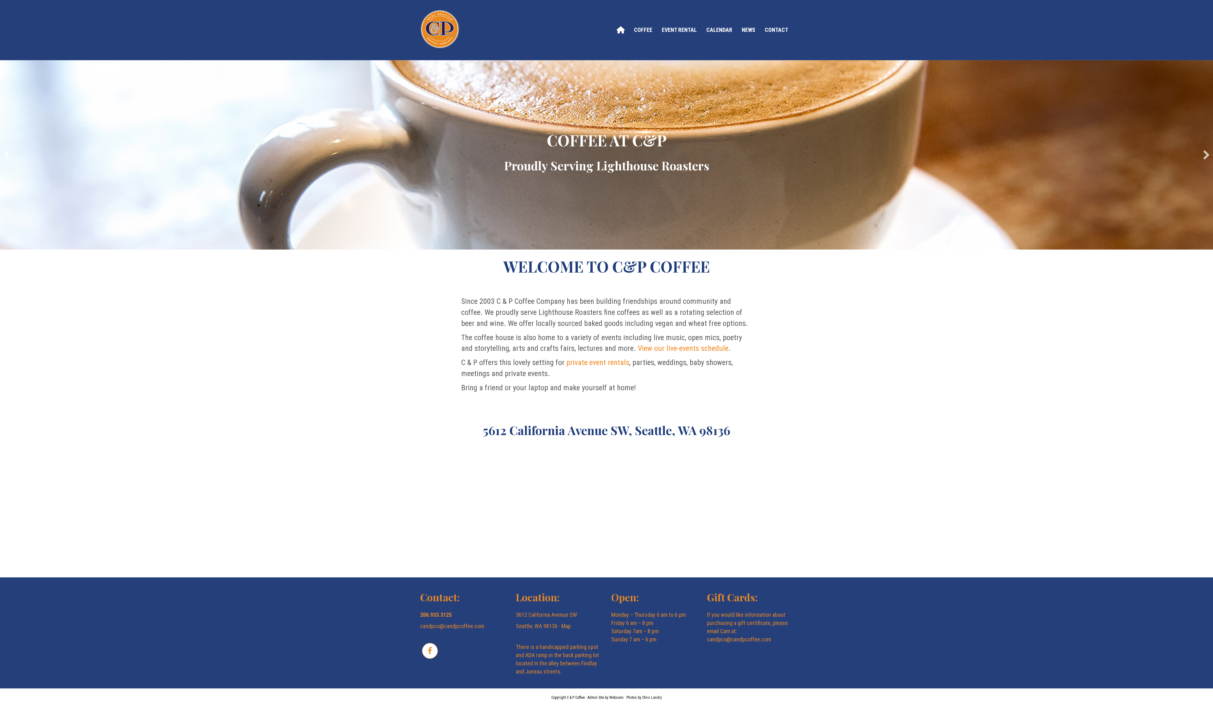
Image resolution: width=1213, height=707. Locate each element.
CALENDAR (719, 30)
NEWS (748, 30)
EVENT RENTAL (679, 30)
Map (566, 626)
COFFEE (643, 30)
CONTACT (776, 30)
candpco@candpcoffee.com (452, 626)
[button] (7, 155)
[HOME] (620, 29)
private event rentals (597, 362)
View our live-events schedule (683, 348)
